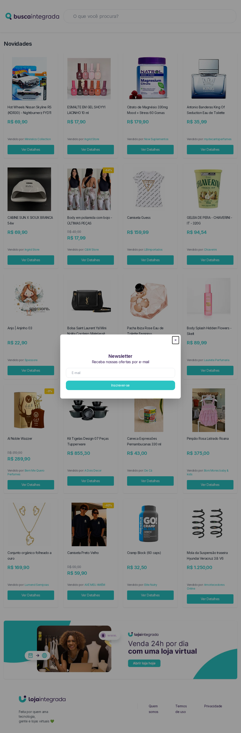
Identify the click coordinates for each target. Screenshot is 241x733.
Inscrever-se (120, 385)
